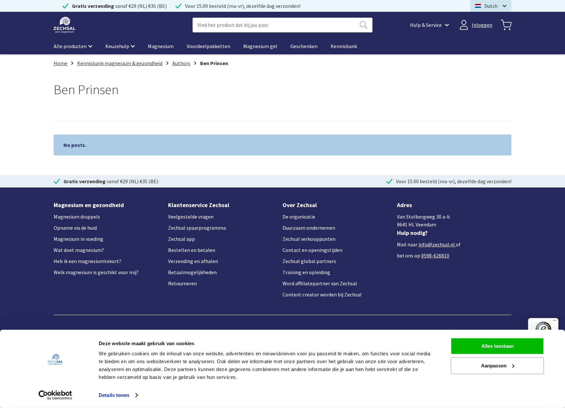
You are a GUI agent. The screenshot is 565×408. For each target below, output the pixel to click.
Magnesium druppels (77, 216)
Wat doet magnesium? (79, 250)
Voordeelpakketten (208, 46)
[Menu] (554, 322)
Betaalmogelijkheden (192, 272)
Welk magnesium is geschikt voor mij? (96, 272)
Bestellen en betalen (191, 250)
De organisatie (298, 216)
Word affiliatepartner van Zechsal (319, 283)
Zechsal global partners (309, 261)
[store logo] (65, 25)
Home (60, 63)
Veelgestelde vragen (191, 216)
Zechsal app (181, 239)
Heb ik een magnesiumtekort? (87, 261)
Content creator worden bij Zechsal (322, 294)
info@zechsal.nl (437, 244)
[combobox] (282, 25)
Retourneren (182, 283)
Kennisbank (344, 46)
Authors (181, 63)
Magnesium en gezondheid (89, 205)
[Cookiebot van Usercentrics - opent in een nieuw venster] (55, 395)
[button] (490, 6)
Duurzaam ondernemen (308, 227)
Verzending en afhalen (193, 261)
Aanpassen (493, 365)
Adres (404, 205)
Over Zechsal (299, 205)
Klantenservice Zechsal (198, 205)
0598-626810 (435, 255)
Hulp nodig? (412, 233)
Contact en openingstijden (312, 250)
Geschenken (303, 46)
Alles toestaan (497, 346)
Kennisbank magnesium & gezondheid (120, 63)
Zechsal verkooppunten (308, 239)
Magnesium (161, 46)
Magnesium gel (260, 46)
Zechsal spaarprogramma (197, 227)
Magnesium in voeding (78, 239)
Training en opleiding (306, 272)
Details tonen (114, 395)
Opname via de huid (75, 227)
